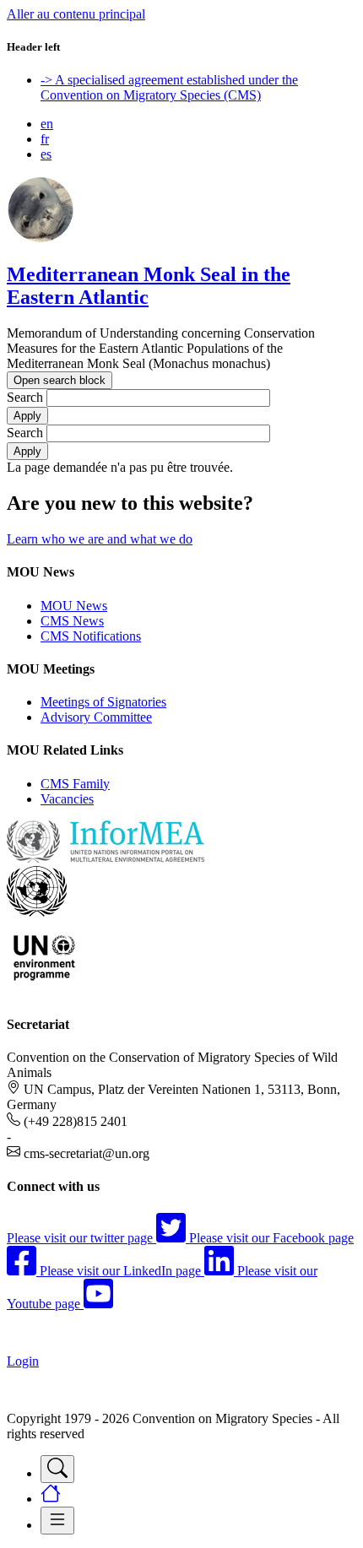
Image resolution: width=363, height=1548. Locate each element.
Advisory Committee (96, 717)
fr (45, 139)
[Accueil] (40, 238)
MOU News (74, 605)
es (46, 154)
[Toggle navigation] (57, 1469)
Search (25, 397)
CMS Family (75, 784)
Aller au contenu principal (76, 14)
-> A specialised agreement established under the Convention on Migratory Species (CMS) (169, 87)
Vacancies (67, 799)
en (47, 123)
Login (23, 1361)
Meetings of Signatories (103, 702)
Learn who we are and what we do (99, 539)
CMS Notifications (91, 636)
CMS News (72, 621)
